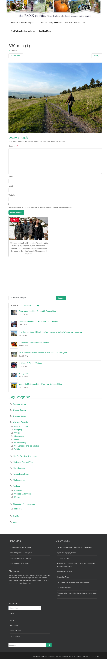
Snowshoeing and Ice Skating (26, 445)
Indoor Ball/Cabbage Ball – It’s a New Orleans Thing (40, 384)
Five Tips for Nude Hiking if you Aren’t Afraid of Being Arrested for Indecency (50, 332)
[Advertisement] (28, 276)
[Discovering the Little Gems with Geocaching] (14, 313)
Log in (12, 620)
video (15, 522)
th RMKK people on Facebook (20, 547)
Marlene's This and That (23, 462)
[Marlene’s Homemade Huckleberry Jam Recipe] (14, 324)
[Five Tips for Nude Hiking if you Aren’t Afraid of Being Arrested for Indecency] (14, 334)
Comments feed (15, 631)
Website (11, 195)
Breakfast (18, 490)
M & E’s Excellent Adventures (22, 31)
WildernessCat (62, 593)
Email (10, 186)
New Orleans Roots (21, 474)
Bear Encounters (21, 426)
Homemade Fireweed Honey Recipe (34, 342)
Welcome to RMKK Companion (23, 22)
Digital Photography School (66, 553)
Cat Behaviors (62, 547)
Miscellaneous (19, 468)
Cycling (17, 432)
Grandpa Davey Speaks (50, 22)
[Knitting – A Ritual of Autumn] (14, 365)
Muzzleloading (20, 442)
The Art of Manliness (64, 587)
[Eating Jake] (14, 376)
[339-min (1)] (55, 97)
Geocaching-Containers (65, 563)
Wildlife (17, 449)
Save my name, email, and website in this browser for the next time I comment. (41, 207)
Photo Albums (19, 480)
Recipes (16, 486)
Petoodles (60, 582)
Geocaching (19, 436)
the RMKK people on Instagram (21, 553)
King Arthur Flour (63, 577)
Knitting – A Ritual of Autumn (30, 363)
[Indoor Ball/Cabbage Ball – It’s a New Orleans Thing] (14, 386)
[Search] (49, 645)
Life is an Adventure (21, 422)
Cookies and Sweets (22, 493)
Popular (15, 305)
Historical (18, 508)
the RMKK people (38, 656)
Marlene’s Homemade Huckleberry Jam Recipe (38, 321)
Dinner (17, 497)
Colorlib (78, 656)
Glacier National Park (64, 571)
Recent (27, 305)
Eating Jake (23, 373)
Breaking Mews (44, 31)
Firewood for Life (63, 558)
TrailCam (16, 516)
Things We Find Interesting (24, 504)
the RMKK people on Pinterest (20, 558)
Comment (13, 146)
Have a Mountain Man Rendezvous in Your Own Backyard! (43, 352)
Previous (16, 55)
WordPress (95, 656)
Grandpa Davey (19, 416)
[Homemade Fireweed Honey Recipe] (14, 345)
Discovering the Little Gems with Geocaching (37, 311)
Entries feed (14, 625)
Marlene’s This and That (75, 22)
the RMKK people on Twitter (19, 563)
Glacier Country (19, 410)
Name (10, 176)
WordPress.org (15, 636)
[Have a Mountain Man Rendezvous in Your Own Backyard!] (14, 355)
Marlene (14, 50)
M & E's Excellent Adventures (25, 456)
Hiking (16, 439)
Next (96, 55)
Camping (18, 429)
